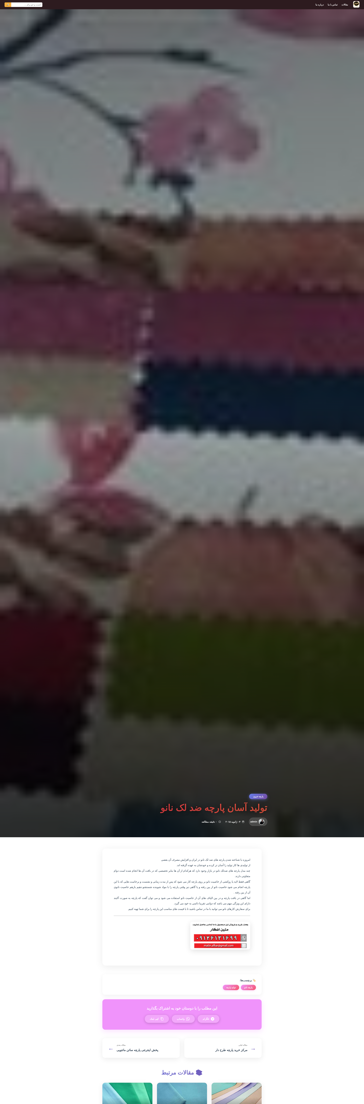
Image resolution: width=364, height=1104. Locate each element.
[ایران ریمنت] (356, 4)
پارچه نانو (248, 987)
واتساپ (181, 1019)
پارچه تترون (258, 796)
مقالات (345, 4)
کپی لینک (154, 1019)
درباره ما (320, 4)
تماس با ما (333, 4)
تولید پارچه (231, 987)
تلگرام (206, 1019)
